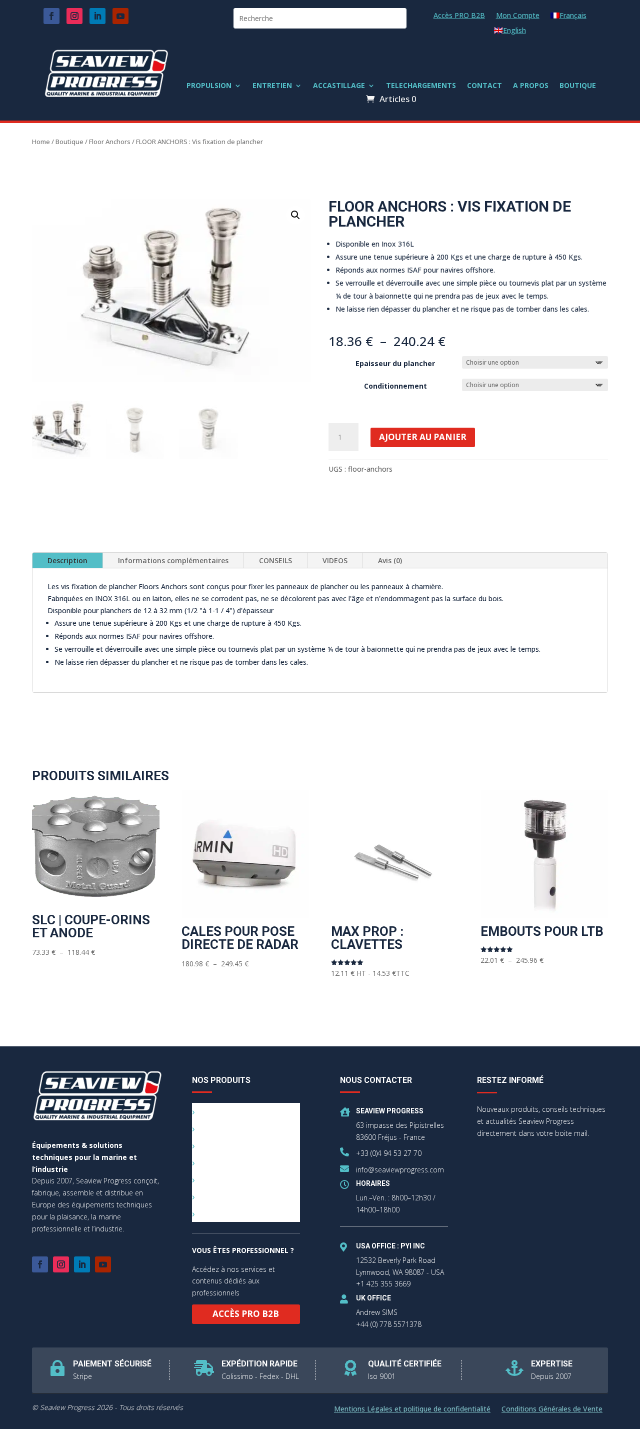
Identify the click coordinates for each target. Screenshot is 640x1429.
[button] (295, 215)
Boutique (70, 141)
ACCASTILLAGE (339, 86)
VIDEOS (335, 560)
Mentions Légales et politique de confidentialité (412, 1409)
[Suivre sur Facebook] (52, 16)
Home (41, 141)
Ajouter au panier (422, 437)
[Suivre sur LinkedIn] (98, 16)
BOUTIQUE (578, 86)
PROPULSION (209, 86)
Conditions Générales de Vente (552, 1409)
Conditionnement (395, 386)
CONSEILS (275, 560)
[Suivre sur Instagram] (74, 16)
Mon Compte (518, 16)
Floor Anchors (109, 141)
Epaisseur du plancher (395, 363)
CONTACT (484, 86)
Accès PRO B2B (459, 16)
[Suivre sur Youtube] (120, 16)
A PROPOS (530, 86)
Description (68, 560)
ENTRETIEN (272, 86)
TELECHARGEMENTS (421, 86)
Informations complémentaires (173, 560)
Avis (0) (390, 560)
